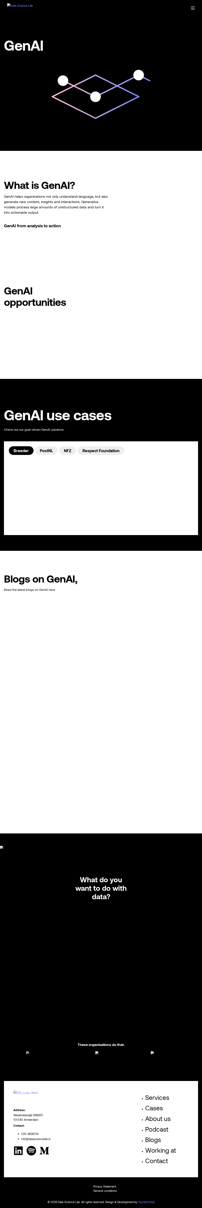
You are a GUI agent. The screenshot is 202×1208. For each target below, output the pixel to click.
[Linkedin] (18, 1151)
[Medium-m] (44, 1151)
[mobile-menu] (190, 8)
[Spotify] (31, 1151)
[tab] (21, 450)
